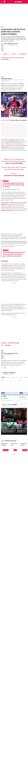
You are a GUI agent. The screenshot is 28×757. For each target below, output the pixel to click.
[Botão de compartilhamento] (5, 54)
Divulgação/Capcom (6, 78)
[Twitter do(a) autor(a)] (2, 368)
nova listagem (11, 140)
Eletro (13, 377)
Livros (17, 377)
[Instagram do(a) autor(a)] (5, 368)
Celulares (8, 377)
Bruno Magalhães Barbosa (11, 43)
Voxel (2, 27)
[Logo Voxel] (18, 2)
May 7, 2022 (16, 189)
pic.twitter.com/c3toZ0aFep (14, 175)
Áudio (21, 377)
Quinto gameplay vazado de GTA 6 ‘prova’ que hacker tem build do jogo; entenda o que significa (14, 254)
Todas (3, 377)
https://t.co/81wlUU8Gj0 (14, 163)
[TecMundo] (4, 2)
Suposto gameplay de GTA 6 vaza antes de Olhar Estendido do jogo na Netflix (13, 185)
